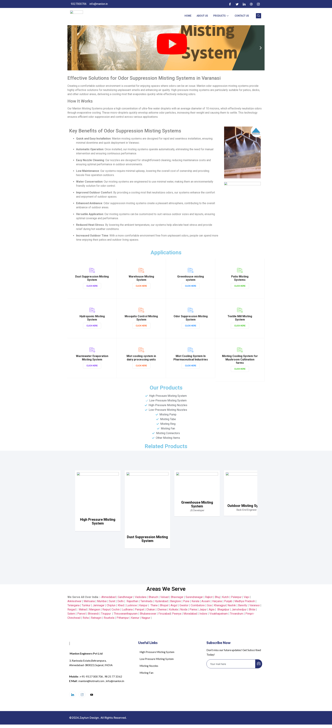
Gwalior (183, 605)
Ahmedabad (108, 597)
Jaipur (203, 609)
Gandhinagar (125, 597)
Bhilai (252, 609)
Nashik (232, 605)
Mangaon (94, 609)
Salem (71, 613)
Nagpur (145, 617)
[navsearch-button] (258, 15)
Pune (186, 601)
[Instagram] (258, 4)
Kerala (195, 601)
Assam (205, 601)
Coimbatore (198, 605)
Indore (203, 613)
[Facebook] (230, 4)
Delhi (120, 601)
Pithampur (123, 617)
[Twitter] (237, 4)
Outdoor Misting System (246, 505)
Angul (173, 605)
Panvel (81, 613)
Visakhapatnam (218, 613)
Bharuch (153, 597)
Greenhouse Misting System (197, 504)
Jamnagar (99, 605)
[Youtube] (91, 694)
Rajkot (209, 597)
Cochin (116, 609)
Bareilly (242, 605)
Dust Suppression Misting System (147, 539)
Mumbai (102, 601)
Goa (209, 605)
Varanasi (254, 605)
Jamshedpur (239, 609)
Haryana (217, 601)
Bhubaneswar (148, 613)
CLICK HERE (92, 286)
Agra (211, 609)
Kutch (225, 597)
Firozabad (164, 613)
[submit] (258, 663)
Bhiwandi (93, 613)
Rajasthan (132, 601)
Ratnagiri (96, 617)
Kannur (135, 617)
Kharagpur (220, 605)
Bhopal (164, 605)
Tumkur (86, 605)
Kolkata (173, 609)
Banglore (175, 601)
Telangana (73, 605)
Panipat (139, 609)
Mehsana (89, 601)
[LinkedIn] (244, 4)
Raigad (71, 609)
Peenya (176, 613)
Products (219, 15)
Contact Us (242, 15)
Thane (154, 605)
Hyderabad (161, 601)
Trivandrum (236, 613)
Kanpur (143, 605)
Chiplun (111, 605)
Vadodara (140, 597)
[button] (71, 48)
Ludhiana (127, 609)
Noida (183, 609)
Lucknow (131, 605)
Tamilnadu (146, 601)
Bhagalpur (223, 609)
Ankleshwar (74, 601)
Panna (193, 609)
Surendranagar (194, 597)
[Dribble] (251, 4)
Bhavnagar (177, 597)
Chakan (150, 609)
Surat (112, 601)
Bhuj (217, 597)
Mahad (83, 609)
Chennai (162, 609)
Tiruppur (106, 613)
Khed (121, 605)
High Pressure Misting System (97, 521)
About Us (202, 15)
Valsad (164, 597)
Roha (86, 617)
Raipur (106, 609)
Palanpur (236, 597)
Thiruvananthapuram (126, 613)
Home (188, 15)
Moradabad (190, 613)
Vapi (246, 597)
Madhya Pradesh (244, 601)
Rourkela (109, 617)
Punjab (228, 601)
